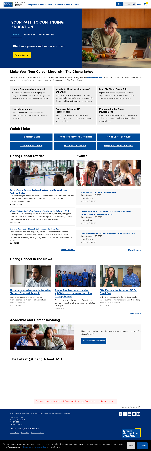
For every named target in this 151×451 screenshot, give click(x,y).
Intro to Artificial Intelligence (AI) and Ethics (73, 90)
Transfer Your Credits (31, 145)
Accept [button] (142, 445)
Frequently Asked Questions (118, 145)
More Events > (134, 250)
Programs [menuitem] (32, 5)
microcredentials (94, 77)
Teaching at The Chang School (28, 428)
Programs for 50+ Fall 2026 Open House (98, 192)
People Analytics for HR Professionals (68, 110)
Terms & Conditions (37, 433)
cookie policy (25, 447)
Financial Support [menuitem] (63, 5)
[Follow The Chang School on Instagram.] (138, 414)
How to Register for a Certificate (75, 136)
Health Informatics (22, 109)
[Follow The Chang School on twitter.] (120, 414)
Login (139, 4)
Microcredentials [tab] (46, 34)
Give (120, 4)
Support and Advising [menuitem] (46, 5)
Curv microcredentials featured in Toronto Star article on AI (30, 292)
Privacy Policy (14, 433)
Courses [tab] (16, 34)
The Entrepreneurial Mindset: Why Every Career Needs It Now (108, 233)
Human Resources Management (28, 89)
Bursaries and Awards (75, 145)
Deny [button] (131, 445)
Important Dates (31, 136)
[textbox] (129, 4)
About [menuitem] (74, 5)
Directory (13, 428)
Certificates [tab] (29, 34)
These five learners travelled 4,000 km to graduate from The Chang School (73, 293)
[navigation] (64, 4)
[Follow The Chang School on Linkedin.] (129, 414)
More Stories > (68, 250)
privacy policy (40, 447)
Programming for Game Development (111, 110)
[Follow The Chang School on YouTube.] (134, 414)
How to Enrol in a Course (119, 136)
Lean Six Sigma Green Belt (113, 89)
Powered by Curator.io (129, 407)
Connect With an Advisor (94, 341)
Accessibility (25, 433)
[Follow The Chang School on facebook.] (125, 414)
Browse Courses (22, 55)
